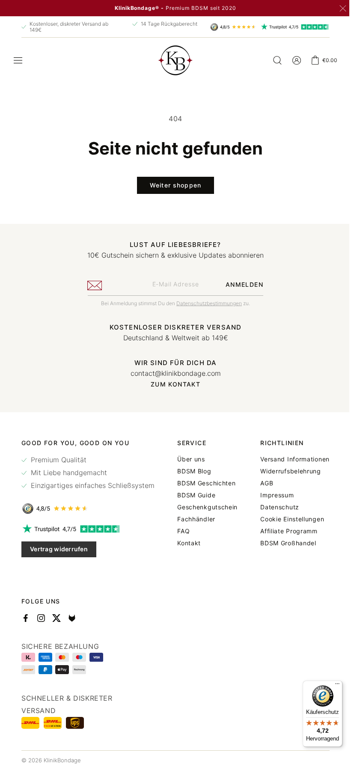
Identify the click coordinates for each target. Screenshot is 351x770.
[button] (18, 60)
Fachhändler (193, 519)
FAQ (180, 531)
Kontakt (186, 543)
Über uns (188, 459)
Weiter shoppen (172, 185)
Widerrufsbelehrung (284, 471)
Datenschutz (273, 507)
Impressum (270, 495)
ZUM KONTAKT (172, 384)
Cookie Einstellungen (286, 519)
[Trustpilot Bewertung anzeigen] (88, 529)
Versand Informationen (288, 459)
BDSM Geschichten (203, 483)
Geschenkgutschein (204, 507)
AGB (260, 483)
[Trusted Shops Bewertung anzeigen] (88, 508)
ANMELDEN (241, 284)
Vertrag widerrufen (59, 549)
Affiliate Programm (282, 531)
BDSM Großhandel (282, 543)
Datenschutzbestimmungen (206, 303)
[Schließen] (342, 8)
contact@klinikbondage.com (172, 373)
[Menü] (331, 686)
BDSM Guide (193, 495)
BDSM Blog (191, 471)
